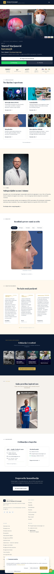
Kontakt (30, 519)
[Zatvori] (46, 559)
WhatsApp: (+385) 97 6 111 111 (37, 455)
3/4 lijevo (21, 227)
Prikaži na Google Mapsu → (12, 463)
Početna (30, 502)
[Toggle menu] (49, 2)
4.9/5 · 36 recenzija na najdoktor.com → (27, 327)
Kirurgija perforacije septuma (9, 547)
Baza (33, 227)
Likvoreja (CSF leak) (7, 554)
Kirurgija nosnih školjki (8, 545)
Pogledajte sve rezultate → (27, 274)
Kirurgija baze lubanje (7, 549)
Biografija (30, 505)
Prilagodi (26, 568)
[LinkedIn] (10, 512)
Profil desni (39, 227)
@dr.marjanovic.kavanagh (28, 368)
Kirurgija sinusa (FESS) (8, 538)
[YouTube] (13, 512)
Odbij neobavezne (34, 568)
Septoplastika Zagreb (8, 535)
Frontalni (28, 227)
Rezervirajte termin (22, 488)
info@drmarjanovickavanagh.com (38, 453)
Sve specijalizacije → (27, 142)
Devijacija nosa (6, 528)
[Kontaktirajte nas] (50, 570)
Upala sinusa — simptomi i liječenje (10, 542)
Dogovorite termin (34, 460)
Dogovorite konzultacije (28, 58)
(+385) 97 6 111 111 (34, 451)
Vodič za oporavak (32, 512)
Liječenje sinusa (6, 540)
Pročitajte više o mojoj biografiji (11, 206)
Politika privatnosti (21, 564)
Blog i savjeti (31, 517)
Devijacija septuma (7, 530)
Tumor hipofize (6, 552)
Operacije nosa (6, 526)
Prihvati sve (43, 568)
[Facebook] (4, 512)
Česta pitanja (31, 514)
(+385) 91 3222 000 (12, 454)
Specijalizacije (31, 507)
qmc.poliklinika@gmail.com (14, 456)
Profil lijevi (14, 227)
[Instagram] (7, 512)
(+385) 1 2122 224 (12, 453)
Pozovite (41, 62)
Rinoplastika (5, 533)
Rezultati (30, 509)
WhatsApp (14, 62)
